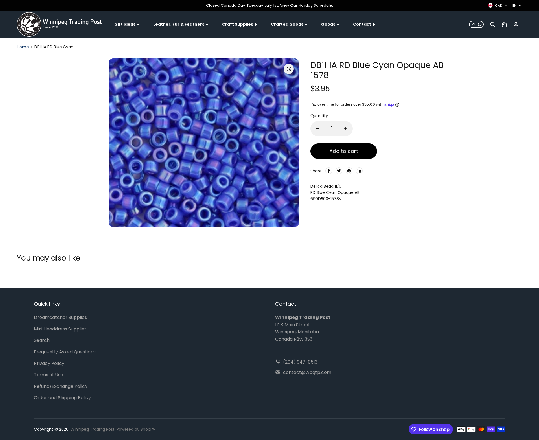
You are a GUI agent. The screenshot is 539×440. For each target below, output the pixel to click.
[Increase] (346, 128)
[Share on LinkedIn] (359, 170)
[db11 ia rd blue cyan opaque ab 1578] (288, 69)
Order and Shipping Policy (62, 397)
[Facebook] (328, 170)
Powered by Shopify (136, 429)
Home (23, 47)
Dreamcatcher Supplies (60, 317)
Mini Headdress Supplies (60, 329)
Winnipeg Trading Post (93, 429)
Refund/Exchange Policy (60, 386)
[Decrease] (317, 128)
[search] (493, 24)
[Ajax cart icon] (504, 24)
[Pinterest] (349, 170)
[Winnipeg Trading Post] (59, 24)
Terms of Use (48, 374)
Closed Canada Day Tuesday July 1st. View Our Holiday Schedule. (269, 5)
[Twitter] (339, 170)
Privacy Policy (49, 363)
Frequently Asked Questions (65, 352)
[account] (516, 24)
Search (42, 340)
